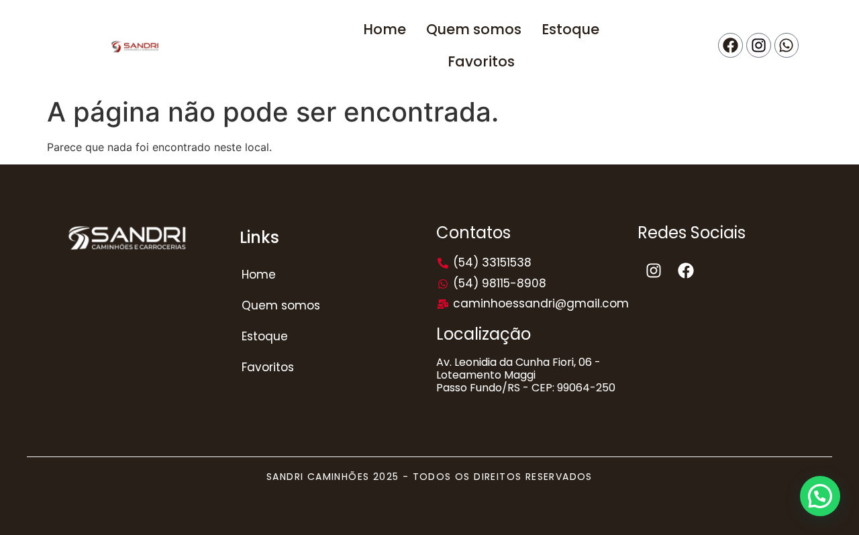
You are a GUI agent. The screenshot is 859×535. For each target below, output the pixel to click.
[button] (820, 496)
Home (259, 274)
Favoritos (268, 367)
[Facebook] (730, 45)
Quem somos (281, 305)
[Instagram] (758, 45)
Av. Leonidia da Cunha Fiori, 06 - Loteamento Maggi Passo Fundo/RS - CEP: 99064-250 (525, 374)
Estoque (265, 336)
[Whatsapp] (786, 45)
